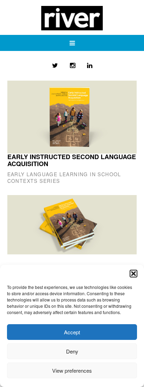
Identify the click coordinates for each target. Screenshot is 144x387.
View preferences (72, 370)
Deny (72, 351)
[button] (133, 273)
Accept (72, 332)
